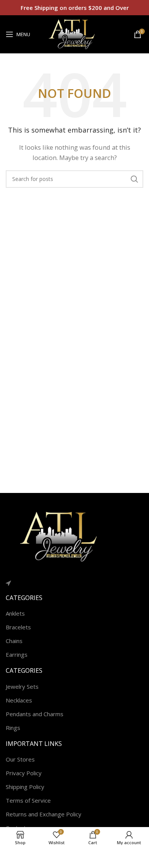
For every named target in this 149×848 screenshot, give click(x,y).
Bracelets (18, 627)
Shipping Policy (25, 786)
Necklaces (19, 700)
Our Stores (20, 759)
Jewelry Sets (22, 686)
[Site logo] (74, 33)
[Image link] (63, 536)
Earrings (17, 654)
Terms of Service (28, 800)
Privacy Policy (24, 773)
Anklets (15, 613)
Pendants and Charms (34, 714)
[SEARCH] (134, 179)
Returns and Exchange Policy (43, 814)
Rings (13, 727)
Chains (14, 641)
